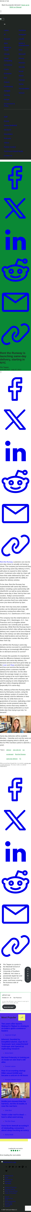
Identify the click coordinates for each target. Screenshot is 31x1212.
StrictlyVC (7, 130)
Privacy (21, 58)
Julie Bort (8, 1110)
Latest (6, 30)
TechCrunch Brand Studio (13, 151)
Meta (20, 50)
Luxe (5, 665)
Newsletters (8, 134)
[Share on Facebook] (15, 192)
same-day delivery (12, 759)
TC (20, 759)
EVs (5, 78)
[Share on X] (15, 223)
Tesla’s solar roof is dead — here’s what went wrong (13, 1116)
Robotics (22, 63)
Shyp (12, 665)
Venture (21, 93)
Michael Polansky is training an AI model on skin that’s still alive (15, 1059)
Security (22, 67)
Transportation (24, 88)
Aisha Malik (9, 1135)
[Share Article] (0, 372)
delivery (8, 750)
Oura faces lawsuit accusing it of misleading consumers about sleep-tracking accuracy (15, 1128)
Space (21, 75)
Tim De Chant (10, 1121)
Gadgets (7, 91)
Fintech (6, 82)
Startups (22, 80)
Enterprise (8, 73)
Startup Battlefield (10, 125)
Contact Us (8, 156)
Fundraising (8, 86)
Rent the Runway (6, 562)
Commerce (8, 65)
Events (6, 121)
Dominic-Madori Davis (13, 1080)
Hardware (22, 30)
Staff (5, 117)
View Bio (28, 973)
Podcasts (7, 138)
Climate (7, 54)
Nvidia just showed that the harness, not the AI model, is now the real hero (14, 1103)
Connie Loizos (10, 1066)
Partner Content (10, 147)
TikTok (21, 84)
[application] (15, 724)
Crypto (6, 69)
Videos (6, 143)
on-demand (9, 754)
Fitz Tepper (4, 367)
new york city (17, 750)
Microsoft (22, 54)
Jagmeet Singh (10, 1035)
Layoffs (21, 39)
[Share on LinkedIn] (15, 254)
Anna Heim (9, 1053)
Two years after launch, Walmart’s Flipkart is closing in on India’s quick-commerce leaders (15, 1027)
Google (6, 99)
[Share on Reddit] (15, 286)
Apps (6, 43)
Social (21, 71)
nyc (24, 750)
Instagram (22, 34)
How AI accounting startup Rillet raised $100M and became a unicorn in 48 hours (14, 1073)
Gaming (7, 95)
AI (5, 34)
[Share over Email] (15, 317)
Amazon (7, 39)
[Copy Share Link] (15, 348)
